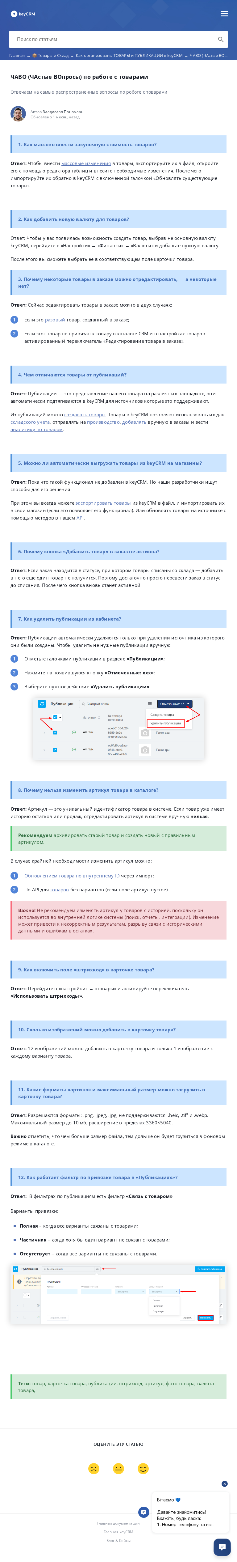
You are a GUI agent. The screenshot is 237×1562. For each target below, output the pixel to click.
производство (103, 422)
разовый (55, 319)
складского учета (30, 422)
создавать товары (85, 414)
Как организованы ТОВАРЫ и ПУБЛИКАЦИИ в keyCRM (132, 55)
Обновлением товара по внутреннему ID (72, 875)
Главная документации (118, 1523)
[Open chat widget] (222, 1547)
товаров (59, 889)
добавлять (134, 422)
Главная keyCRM (118, 1531)
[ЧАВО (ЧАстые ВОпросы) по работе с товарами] (22, 16)
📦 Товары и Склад (53, 55)
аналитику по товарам (36, 429)
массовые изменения (86, 163)
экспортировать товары (103, 503)
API (80, 518)
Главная (20, 55)
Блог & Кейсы (118, 1540)
